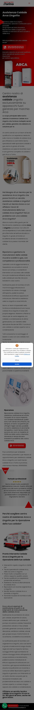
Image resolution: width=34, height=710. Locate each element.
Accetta (17, 364)
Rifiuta (17, 360)
